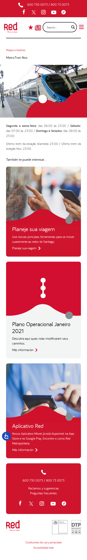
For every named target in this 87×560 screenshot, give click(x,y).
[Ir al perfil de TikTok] (64, 12)
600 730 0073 (37, 4)
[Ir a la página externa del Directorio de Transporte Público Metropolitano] (76, 527)
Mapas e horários (15, 50)
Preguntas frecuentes (43, 493)
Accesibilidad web (43, 547)
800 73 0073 (60, 4)
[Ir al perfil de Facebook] (25, 12)
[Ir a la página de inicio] (10, 29)
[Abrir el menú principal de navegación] (81, 26)
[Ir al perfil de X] (34, 12)
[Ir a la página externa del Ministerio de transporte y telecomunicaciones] (60, 527)
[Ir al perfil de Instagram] (44, 12)
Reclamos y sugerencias (43, 488)
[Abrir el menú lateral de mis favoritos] (31, 27)
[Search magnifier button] (71, 27)
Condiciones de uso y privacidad (43, 542)
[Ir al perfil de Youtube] (54, 12)
